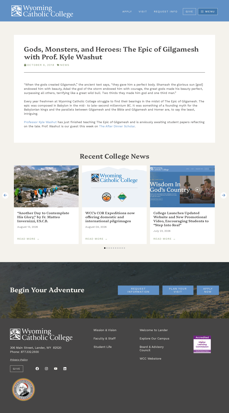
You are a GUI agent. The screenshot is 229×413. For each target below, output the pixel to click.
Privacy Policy (19, 359)
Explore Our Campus (154, 338)
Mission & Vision (105, 330)
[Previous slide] (5, 195)
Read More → (28, 238)
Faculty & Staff (105, 338)
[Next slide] (223, 195)
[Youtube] (55, 368)
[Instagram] (46, 368)
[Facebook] (37, 368)
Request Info (166, 11)
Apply (127, 11)
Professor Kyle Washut (40, 122)
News (64, 64)
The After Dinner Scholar (117, 126)
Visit (143, 11)
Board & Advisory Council (152, 348)
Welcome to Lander (154, 330)
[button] (104, 248)
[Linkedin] (65, 368)
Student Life (103, 347)
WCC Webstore (150, 358)
